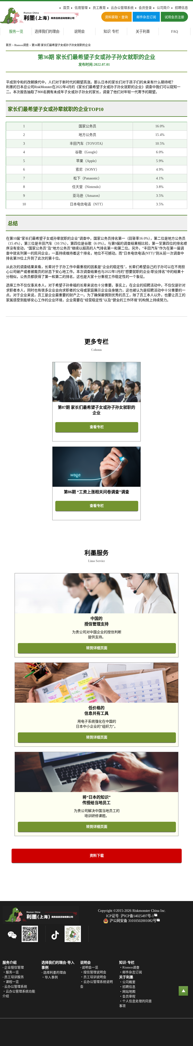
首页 (66, 8)
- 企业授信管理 (13, 967)
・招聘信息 (127, 987)
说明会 (79, 31)
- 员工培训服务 (13, 977)
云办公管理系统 (122, 8)
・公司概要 (127, 982)
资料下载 (97, 855)
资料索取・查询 (116, 17)
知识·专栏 (111, 31)
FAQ (174, 31)
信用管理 (81, 8)
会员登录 (145, 8)
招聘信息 (181, 8)
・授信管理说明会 (93, 972)
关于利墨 (143, 31)
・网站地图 (127, 991)
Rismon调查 (21, 45)
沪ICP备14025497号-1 (137, 916)
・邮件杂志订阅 (130, 972)
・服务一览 (11, 972)
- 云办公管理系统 (15, 986)
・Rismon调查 (129, 967)
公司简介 (163, 8)
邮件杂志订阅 (146, 17)
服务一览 (16, 31)
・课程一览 (11, 982)
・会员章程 (127, 996)
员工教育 (99, 8)
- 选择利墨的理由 (53, 972)
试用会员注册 (174, 17)
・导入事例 (49, 977)
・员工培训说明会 (93, 977)
